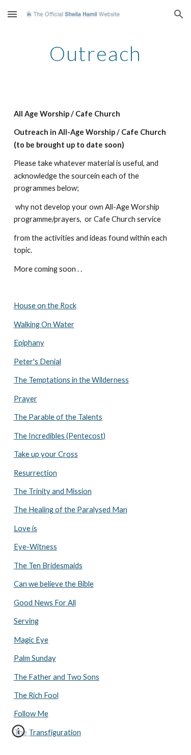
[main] (96, 53)
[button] (12, 14)
